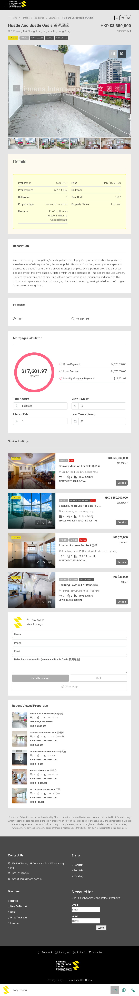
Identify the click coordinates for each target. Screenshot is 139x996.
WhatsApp (71, 686)
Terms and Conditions (80, 980)
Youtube (97, 952)
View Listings (35, 624)
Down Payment (80, 398)
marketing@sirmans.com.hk (27, 879)
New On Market (86, 580)
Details (121, 482)
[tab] (113, 54)
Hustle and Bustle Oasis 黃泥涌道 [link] (46, 713)
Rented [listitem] (14, 900)
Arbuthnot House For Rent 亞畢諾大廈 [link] (82, 545)
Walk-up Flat (61, 38)
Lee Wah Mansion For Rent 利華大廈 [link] (48, 751)
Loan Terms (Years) (83, 414)
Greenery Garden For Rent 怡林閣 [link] (47, 732)
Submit (101, 927)
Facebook (46, 952)
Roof (19, 318)
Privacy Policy (55, 980)
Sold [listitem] (13, 912)
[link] (31, 471)
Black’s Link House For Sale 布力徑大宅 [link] (83, 505)
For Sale (25, 18)
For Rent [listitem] (78, 865)
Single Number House (79, 500)
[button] (117, 17)
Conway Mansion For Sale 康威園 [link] (79, 466)
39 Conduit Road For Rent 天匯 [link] (45, 789)
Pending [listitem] (78, 876)
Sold (71, 461)
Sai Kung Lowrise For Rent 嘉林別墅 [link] (81, 585)
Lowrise (52, 18)
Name (75, 916)
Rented (83, 540)
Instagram (64, 952)
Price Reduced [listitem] (18, 917)
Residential (39, 18)
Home (14, 18)
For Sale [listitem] (78, 870)
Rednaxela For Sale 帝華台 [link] (43, 770)
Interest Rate (20, 414)
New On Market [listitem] (18, 906)
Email (75, 905)
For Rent (63, 540)
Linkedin (81, 952)
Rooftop (49, 38)
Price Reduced (37, 38)
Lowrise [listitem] (14, 923)
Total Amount (21, 398)
